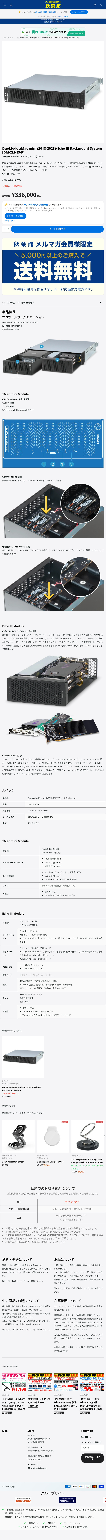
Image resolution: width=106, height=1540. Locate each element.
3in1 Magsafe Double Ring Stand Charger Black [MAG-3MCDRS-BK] (87, 1161)
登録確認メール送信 (92, 1458)
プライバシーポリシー (72, 1523)
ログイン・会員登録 (79, 12)
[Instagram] (82, 1437)
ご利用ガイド (33, 1523)
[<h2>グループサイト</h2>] (23, 1500)
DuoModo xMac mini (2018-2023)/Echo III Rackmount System (21, 1088)
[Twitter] (91, 1437)
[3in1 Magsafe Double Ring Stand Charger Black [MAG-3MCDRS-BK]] (87, 1136)
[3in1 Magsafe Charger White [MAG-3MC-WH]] (53, 1136)
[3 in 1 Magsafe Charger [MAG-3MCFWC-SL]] (18, 1136)
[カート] (101, 4)
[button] (8, 226)
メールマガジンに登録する (91, 1442)
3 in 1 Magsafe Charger (13, 1161)
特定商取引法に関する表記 (76, 1526)
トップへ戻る (7, 37)
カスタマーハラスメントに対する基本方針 (39, 1526)
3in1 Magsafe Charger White (50, 1161)
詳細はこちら (63, 16)
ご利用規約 (50, 1523)
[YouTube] (86, 1437)
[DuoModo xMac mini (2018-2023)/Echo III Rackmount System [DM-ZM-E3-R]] (23, 1057)
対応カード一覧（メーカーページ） (38, 975)
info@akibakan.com (39, 1468)
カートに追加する (57, 229)
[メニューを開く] (5, 4)
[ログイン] (95, 4)
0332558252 (35, 1464)
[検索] (11, 4)
